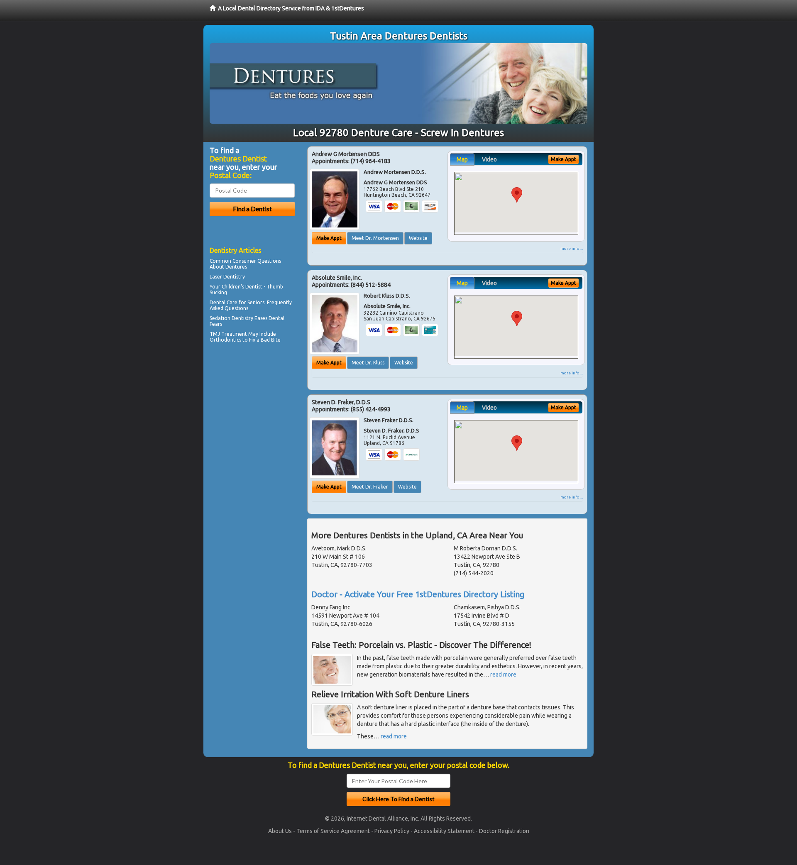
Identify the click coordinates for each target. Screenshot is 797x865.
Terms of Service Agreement (333, 831)
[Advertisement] (252, 417)
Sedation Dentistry (231, 318)
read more (503, 674)
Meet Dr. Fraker (370, 486)
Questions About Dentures (245, 263)
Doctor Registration (504, 831)
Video (489, 159)
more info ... (571, 248)
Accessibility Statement (444, 831)
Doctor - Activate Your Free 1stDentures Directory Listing (418, 594)
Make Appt (329, 238)
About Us (280, 831)
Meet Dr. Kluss (368, 362)
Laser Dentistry (227, 276)
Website (418, 238)
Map (462, 159)
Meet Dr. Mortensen (375, 238)
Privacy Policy (391, 831)
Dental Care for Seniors (237, 302)
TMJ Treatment (228, 334)
